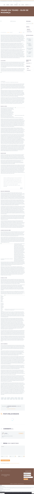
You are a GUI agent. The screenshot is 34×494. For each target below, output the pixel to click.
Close (1, 485)
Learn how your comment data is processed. (14, 463)
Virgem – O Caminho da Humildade (29, 40)
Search (32, 23)
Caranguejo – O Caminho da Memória (30, 53)
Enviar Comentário (5, 460)
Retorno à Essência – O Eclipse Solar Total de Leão (29, 44)
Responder (21, 433)
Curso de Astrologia (29, 29)
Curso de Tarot (29, 31)
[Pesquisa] (30, 4)
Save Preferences (2, 491)
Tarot (28, 68)
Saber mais (3, 493)
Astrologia (8, 32)
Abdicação (29, 56)
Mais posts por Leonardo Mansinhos (11, 408)
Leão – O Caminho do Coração (30, 49)
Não (0, 493)
